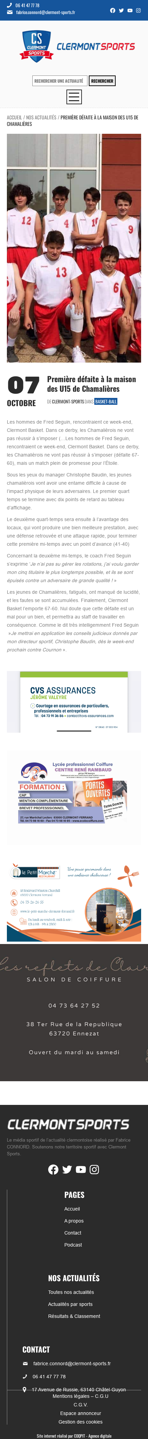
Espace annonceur (80, 1413)
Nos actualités (41, 117)
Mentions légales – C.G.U (80, 1396)
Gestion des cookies (81, 1422)
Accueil (14, 117)
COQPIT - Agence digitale (93, 1436)
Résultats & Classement (74, 1316)
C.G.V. (81, 1404)
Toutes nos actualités (71, 1292)
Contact (72, 1233)
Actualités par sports (70, 1304)
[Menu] (74, 97)
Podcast (73, 1245)
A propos (74, 1221)
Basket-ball (106, 401)
